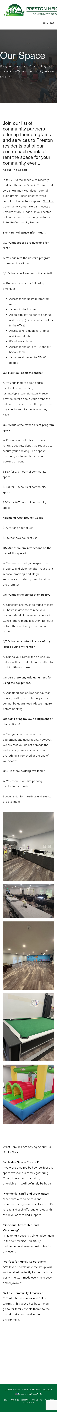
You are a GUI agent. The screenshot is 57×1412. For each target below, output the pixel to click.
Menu (50, 22)
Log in (49, 1389)
